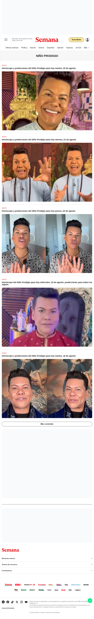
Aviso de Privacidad (10, 608)
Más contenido (47, 424)
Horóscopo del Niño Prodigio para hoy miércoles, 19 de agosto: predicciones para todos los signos (47, 283)
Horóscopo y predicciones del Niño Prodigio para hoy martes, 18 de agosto (39, 356)
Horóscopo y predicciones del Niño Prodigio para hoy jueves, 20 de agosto (38, 211)
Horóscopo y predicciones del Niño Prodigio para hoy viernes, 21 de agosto (39, 139)
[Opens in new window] (7, 602)
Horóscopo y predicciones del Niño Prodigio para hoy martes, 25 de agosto (39, 68)
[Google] (3, 602)
